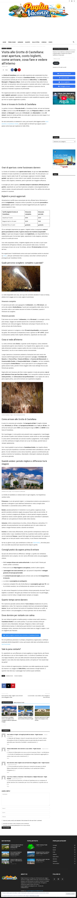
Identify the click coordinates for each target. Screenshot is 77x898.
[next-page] (5, 725)
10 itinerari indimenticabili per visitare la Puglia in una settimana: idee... (16, 846)
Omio (5, 256)
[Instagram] (72, 1)
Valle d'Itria (9, 48)
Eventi (50, 42)
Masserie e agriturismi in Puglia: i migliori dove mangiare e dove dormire (42, 719)
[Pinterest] (19, 69)
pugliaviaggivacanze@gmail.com (35, 890)
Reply (8, 744)
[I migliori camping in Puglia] (31, 847)
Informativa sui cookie (34, 895)
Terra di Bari (12, 42)
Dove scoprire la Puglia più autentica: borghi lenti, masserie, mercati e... (16, 853)
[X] (74, 1)
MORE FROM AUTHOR (19, 702)
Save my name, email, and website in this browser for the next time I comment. (22, 820)
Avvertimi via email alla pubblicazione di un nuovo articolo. (16, 825)
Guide (4, 42)
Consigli (44, 42)
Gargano (20, 42)
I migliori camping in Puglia (41, 844)
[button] (73, 42)
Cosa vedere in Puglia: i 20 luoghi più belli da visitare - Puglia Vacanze (25, 734)
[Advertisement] (38, 29)
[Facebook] (69, 1)
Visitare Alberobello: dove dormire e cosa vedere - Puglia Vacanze (24, 748)
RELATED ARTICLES (7, 702)
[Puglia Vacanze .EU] (38, 10)
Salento (27, 42)
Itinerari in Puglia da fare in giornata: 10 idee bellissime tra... (16, 861)
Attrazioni (8, 46)
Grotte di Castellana (18, 675)
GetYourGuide (6, 644)
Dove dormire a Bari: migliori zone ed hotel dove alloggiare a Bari (12, 696)
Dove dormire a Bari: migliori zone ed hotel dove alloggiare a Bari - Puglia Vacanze (28, 762)
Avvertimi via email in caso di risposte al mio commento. (16, 823)
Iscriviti (56, 63)
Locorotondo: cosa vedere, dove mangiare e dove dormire (39, 696)
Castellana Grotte (9, 675)
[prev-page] (3, 725)
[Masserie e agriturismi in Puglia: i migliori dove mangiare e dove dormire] (42, 711)
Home (3, 46)
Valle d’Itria (35, 42)
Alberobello (36, 542)
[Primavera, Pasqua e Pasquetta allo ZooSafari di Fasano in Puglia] (25, 711)
